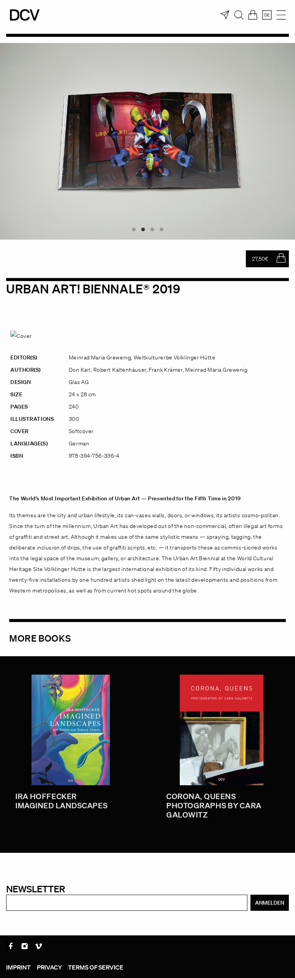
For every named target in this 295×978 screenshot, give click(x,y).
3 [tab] (152, 229)
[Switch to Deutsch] (267, 15)
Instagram (24, 946)
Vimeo (38, 946)
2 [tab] (143, 229)
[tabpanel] (147, 141)
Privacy (49, 967)
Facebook (10, 946)
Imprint (18, 967)
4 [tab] (161, 229)
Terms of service (95, 967)
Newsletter (35, 888)
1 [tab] (134, 229)
